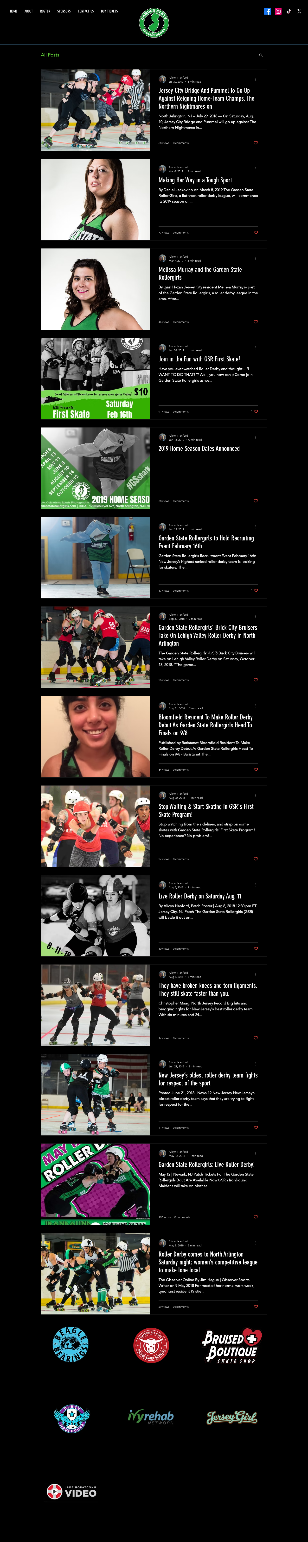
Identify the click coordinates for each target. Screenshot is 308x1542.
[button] (261, 55)
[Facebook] (267, 11)
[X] (299, 11)
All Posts (50, 55)
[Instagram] (278, 11)
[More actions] (257, 79)
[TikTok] (288, 11)
